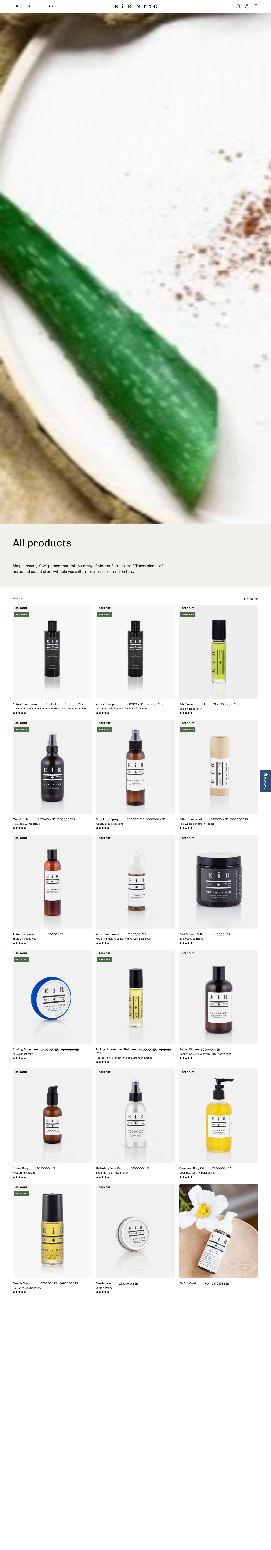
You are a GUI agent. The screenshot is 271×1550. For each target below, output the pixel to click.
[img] (19, 713)
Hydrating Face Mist (109, 1168)
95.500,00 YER (46, 1168)
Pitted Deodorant (190, 819)
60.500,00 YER (210, 1049)
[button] (34, 6)
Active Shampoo (106, 704)
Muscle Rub (20, 819)
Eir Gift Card (187, 1283)
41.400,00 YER (54, 934)
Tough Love (103, 1283)
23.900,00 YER (128, 1283)
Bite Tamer (186, 704)
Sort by (17, 598)
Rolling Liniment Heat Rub (113, 1049)
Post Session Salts (191, 934)
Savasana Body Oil (191, 1168)
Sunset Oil (185, 1049)
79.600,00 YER (221, 1168)
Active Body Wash (24, 934)
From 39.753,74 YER (216, 1283)
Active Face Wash (107, 934)
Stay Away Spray (107, 819)
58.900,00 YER (140, 1168)
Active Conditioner (25, 704)
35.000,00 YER (137, 934)
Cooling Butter (22, 1049)
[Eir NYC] (135, 6)
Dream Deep (21, 1168)
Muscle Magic (22, 1283)
